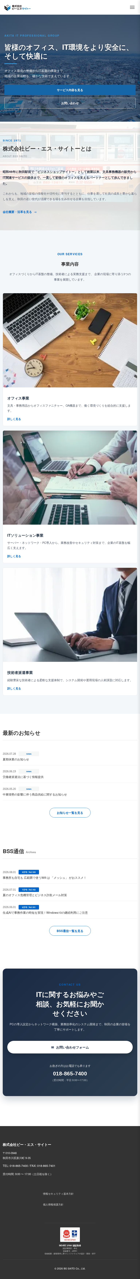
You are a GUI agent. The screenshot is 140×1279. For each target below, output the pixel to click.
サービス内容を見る (70, 90)
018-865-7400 (70, 1074)
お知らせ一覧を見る (70, 813)
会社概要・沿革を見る (20, 212)
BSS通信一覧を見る (70, 931)
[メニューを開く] (132, 7)
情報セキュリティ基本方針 (58, 1193)
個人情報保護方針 (53, 1204)
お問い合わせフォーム (70, 1047)
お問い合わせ (70, 103)
